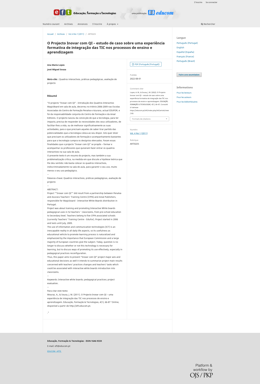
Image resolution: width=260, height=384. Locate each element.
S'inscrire (97, 24)
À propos (111, 24)
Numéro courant (51, 24)
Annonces (83, 24)
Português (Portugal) (187, 43)
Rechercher (209, 24)
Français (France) (185, 56)
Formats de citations (141, 119)
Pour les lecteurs (184, 92)
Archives (68, 24)
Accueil (50, 34)
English (180, 47)
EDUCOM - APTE (54, 351)
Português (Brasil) (186, 61)
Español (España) (185, 52)
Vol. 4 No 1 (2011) (76, 34)
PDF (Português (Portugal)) (146, 64)
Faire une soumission (189, 74)
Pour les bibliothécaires (187, 101)
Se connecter (211, 2)
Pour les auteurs (184, 97)
